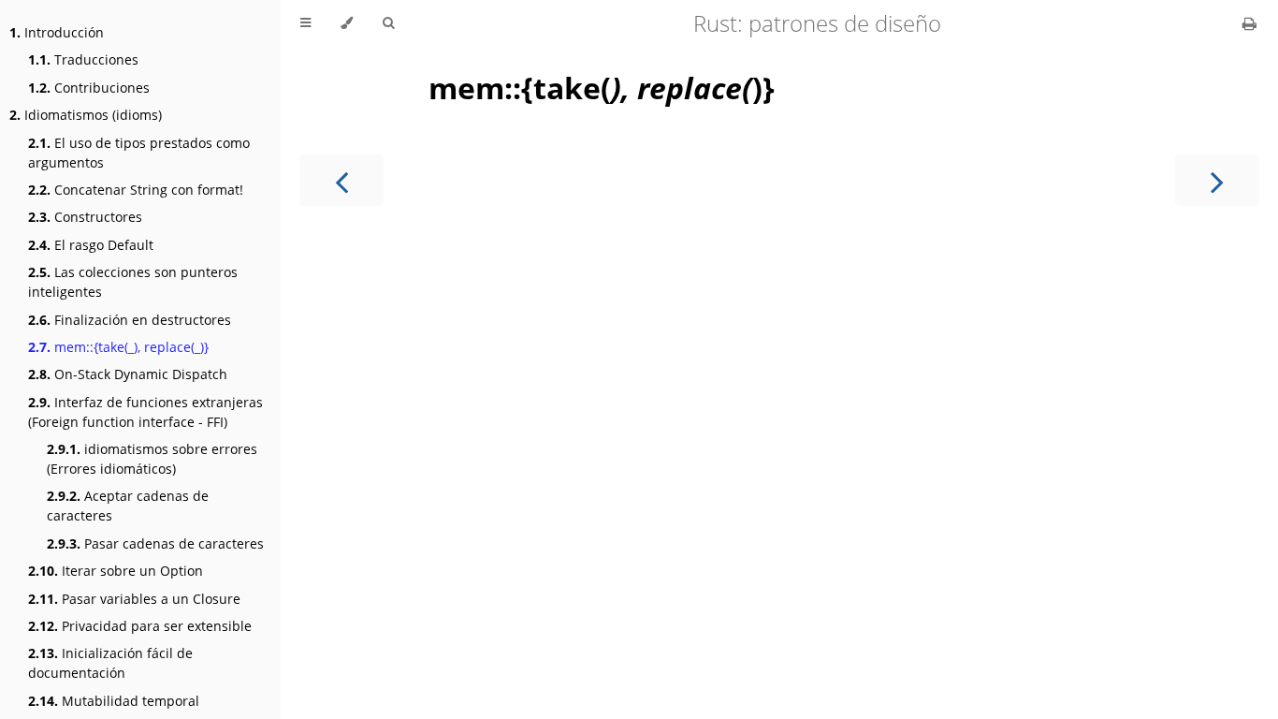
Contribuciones (89, 87)
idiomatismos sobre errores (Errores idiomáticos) (152, 458)
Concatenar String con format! (135, 189)
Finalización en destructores (129, 320)
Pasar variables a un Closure (134, 599)
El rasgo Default (90, 245)
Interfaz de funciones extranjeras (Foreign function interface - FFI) (145, 412)
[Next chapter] (1217, 180)
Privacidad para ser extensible (140, 626)
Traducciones (83, 59)
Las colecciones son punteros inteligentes (133, 282)
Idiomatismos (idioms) (85, 115)
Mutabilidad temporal (113, 701)
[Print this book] (1249, 23)
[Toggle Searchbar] (388, 23)
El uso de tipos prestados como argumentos (139, 152)
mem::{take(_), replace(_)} (118, 347)
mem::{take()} (601, 87)
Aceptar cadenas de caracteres (128, 505)
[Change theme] (347, 23)
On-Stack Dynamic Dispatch (127, 374)
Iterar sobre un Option (115, 571)
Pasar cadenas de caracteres (155, 543)
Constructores (85, 217)
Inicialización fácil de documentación (110, 663)
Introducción (56, 32)
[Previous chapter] (341, 180)
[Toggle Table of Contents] (305, 23)
